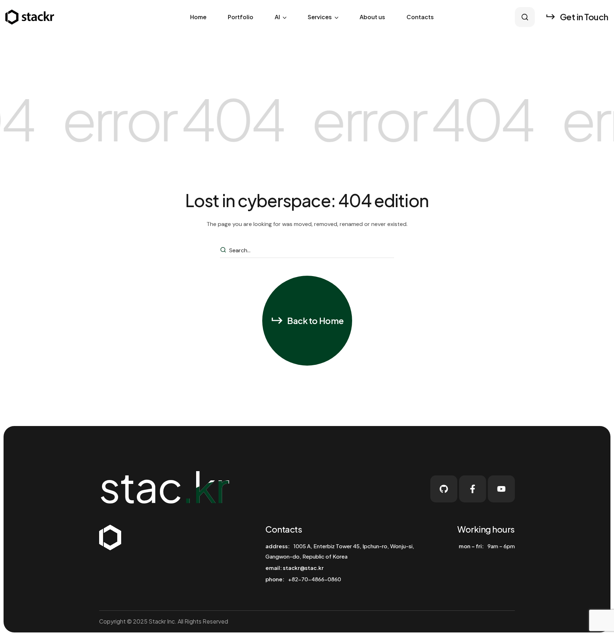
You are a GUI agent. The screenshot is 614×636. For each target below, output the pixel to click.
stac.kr (163, 486)
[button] (525, 17)
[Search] (224, 250)
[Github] (443, 488)
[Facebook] (472, 488)
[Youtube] (501, 488)
